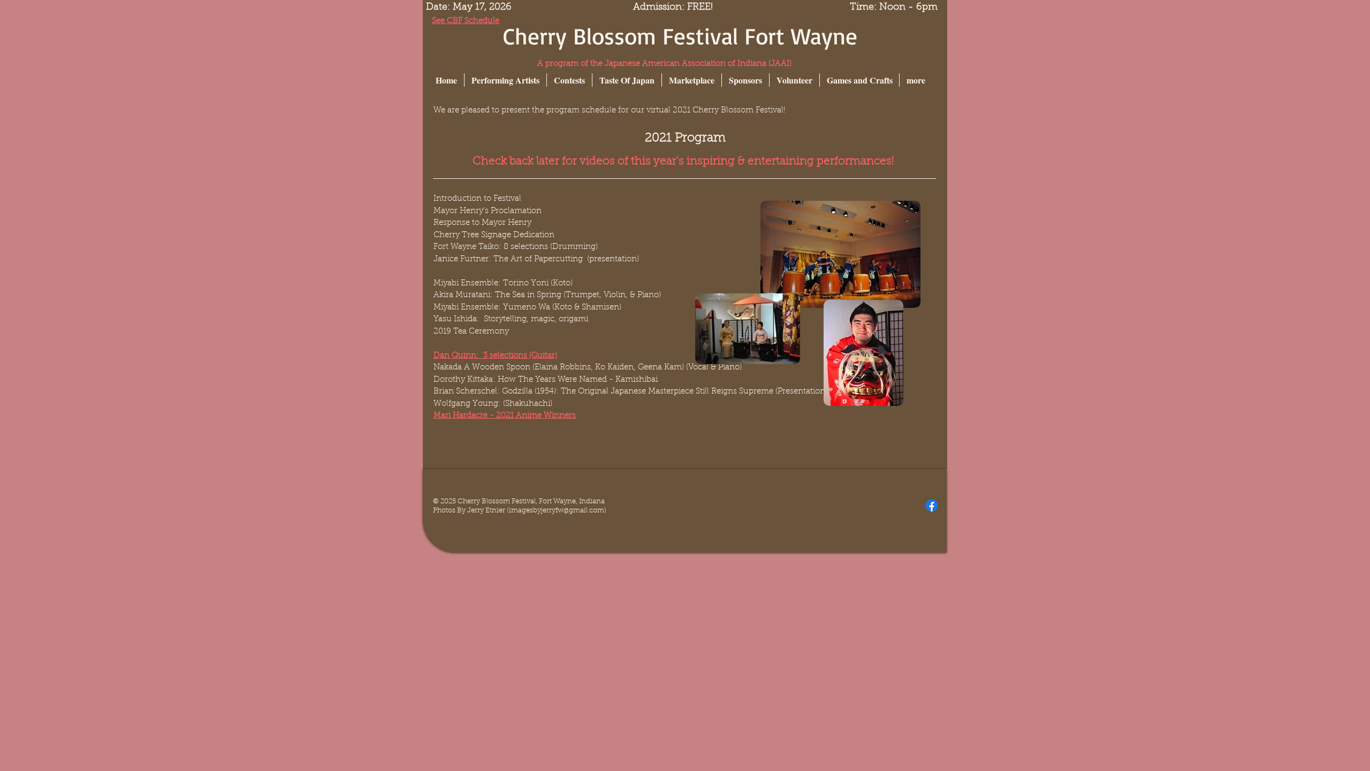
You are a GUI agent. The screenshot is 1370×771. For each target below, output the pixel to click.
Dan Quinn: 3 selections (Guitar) (495, 356)
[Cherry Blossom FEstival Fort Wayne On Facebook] (932, 505)
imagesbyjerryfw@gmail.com (556, 510)
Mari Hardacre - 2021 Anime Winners (504, 416)
